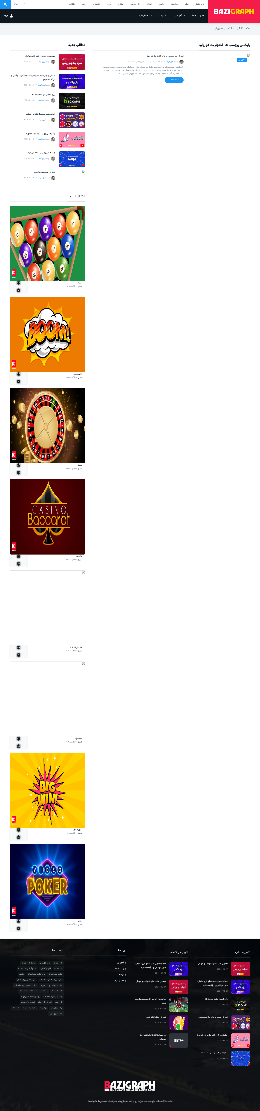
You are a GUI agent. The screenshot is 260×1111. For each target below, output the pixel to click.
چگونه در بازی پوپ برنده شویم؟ (41, 153)
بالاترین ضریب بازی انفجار (44, 172)
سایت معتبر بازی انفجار (26, 980)
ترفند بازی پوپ (56, 1008)
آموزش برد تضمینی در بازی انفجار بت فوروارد (165, 56)
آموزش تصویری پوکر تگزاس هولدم (40, 114)
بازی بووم (78, 374)
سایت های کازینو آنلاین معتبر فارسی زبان (150, 1001)
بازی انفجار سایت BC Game (43, 95)
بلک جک (15, 1008)
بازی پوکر (43, 1008)
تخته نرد (78, 739)
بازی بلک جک (56, 991)
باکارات (79, 556)
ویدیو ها (119, 969)
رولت (80, 465)
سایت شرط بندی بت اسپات (51, 985)
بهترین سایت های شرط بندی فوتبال (40, 56)
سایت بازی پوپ (56, 1013)
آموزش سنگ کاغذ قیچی (156, 1017)
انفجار (21, 974)
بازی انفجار (77, 830)
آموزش (242, 59)
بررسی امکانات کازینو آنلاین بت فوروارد (153, 1037)
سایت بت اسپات (29, 1008)
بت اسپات (58, 968)
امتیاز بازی (119, 981)
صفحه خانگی (243, 29)
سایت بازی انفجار (29, 963)
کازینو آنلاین (46, 968)
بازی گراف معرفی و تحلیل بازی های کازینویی (233, 11)
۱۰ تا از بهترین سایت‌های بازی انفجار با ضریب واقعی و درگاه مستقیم (33, 77)
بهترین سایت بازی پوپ (30, 996)
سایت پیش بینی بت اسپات (26, 985)
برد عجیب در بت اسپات (53, 996)
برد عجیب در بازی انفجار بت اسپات (34, 991)
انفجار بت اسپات (55, 974)
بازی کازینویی (44, 963)
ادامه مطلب (174, 80)
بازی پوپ (58, 1002)
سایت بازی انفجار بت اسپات (50, 980)
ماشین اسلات (76, 647)
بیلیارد (79, 283)
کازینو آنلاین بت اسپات (27, 968)
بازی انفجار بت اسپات (36, 974)
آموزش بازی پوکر (45, 1002)
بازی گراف (169, 61)
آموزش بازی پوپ (28, 1002)
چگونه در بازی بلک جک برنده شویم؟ (40, 133)
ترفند (121, 975)
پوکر (80, 921)
